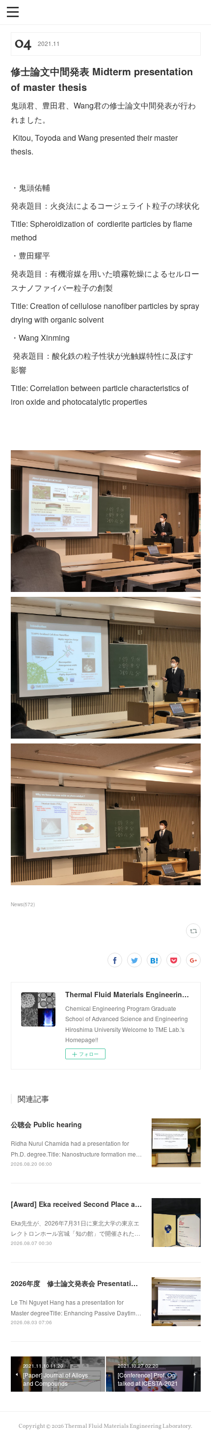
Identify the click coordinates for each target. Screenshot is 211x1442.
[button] (13, 11)
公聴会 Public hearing (46, 1124)
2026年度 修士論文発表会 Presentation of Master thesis (103, 1283)
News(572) (23, 904)
